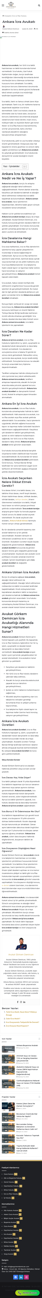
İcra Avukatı (8, 1234)
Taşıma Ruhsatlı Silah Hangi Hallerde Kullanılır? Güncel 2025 (27, 1148)
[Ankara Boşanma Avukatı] (8, 1048)
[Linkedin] (24, 1002)
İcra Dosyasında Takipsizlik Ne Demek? (22, 1022)
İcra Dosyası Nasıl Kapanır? (17, 1026)
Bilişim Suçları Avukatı (11, 1218)
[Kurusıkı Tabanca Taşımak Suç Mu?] (8, 1138)
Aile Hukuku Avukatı (11, 1210)
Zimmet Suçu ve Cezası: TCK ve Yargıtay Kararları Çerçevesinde (27, 1058)
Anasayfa (7, 16)
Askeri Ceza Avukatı (11, 1214)
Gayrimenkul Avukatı (11, 1230)
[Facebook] (18, 1002)
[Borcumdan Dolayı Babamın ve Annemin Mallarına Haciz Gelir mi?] (8, 1127)
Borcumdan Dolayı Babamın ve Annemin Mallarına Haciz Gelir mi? (27, 1126)
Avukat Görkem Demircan (10, 29)
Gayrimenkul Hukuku (11, 1186)
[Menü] (3, 6)
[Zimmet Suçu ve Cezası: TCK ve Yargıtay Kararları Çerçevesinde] (8, 1059)
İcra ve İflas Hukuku (19, 16)
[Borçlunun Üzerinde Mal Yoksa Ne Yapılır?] (8, 1117)
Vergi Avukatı (8, 1254)
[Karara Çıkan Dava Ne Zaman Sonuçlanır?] (8, 1106)
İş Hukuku (7, 1198)
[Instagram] (21, 1002)
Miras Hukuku (9, 1190)
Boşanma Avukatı (10, 1222)
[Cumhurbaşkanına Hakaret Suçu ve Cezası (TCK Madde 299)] (8, 1083)
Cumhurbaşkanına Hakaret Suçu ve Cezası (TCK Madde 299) (28, 1083)
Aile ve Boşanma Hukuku (13, 1178)
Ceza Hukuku (9, 1174)
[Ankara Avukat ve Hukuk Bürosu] (11, 5)
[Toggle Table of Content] (23, 167)
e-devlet (5, 885)
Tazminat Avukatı (10, 1250)
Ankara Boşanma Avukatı (27, 1045)
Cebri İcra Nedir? (13, 1019)
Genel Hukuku (9, 1182)
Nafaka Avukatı (9, 1246)
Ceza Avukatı (8, 1226)
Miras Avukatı (9, 1242)
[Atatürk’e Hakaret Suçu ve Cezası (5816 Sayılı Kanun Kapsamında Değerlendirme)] (8, 1070)
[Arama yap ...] (39, 6)
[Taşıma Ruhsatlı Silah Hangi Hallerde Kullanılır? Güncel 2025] (8, 1149)
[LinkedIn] (21, 1277)
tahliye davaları (21, 499)
